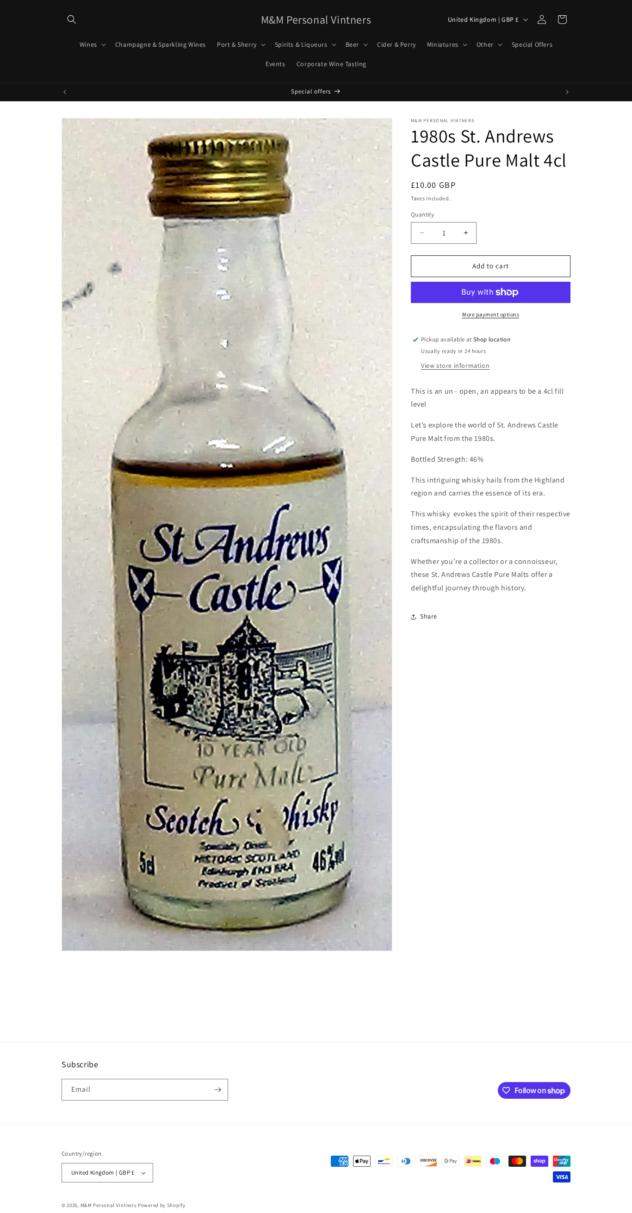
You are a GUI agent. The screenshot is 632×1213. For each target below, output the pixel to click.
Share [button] (428, 616)
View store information (455, 365)
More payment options (490, 314)
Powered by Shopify (162, 1205)
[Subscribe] (217, 1090)
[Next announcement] (567, 92)
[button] (72, 19)
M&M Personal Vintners (109, 1205)
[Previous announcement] (65, 92)
